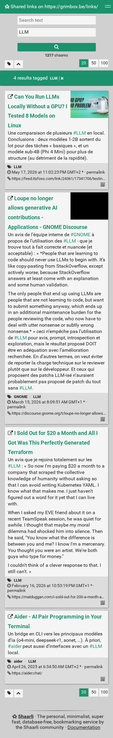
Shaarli (25, 716)
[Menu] (108, 8)
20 (83, 63)
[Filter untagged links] (9, 64)
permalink (58, 172)
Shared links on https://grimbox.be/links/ (53, 6)
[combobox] (56, 32)
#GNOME (80, 234)
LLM (54, 78)
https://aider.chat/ (26, 673)
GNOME (20, 396)
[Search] (56, 47)
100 (104, 63)
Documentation (83, 727)
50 (93, 63)
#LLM (79, 133)
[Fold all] (18, 64)
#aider (14, 646)
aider (18, 661)
